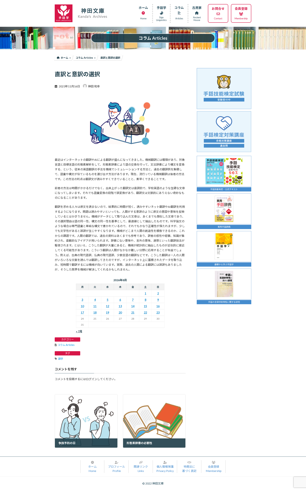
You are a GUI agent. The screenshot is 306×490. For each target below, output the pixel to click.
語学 (60, 358)
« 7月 (79, 331)
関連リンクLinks (141, 468)
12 (107, 306)
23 (158, 312)
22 (145, 312)
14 (132, 306)
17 (82, 312)
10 (82, 306)
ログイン (91, 379)
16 (158, 306)
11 (95, 306)
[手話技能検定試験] (224, 88)
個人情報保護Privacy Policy (165, 468)
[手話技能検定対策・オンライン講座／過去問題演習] (224, 131)
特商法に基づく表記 (189, 468)
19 (107, 312)
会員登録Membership (214, 468)
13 (120, 306)
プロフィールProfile (116, 468)
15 (145, 306)
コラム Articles (66, 344)
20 (120, 312)
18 (95, 312)
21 (132, 312)
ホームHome (92, 468)
